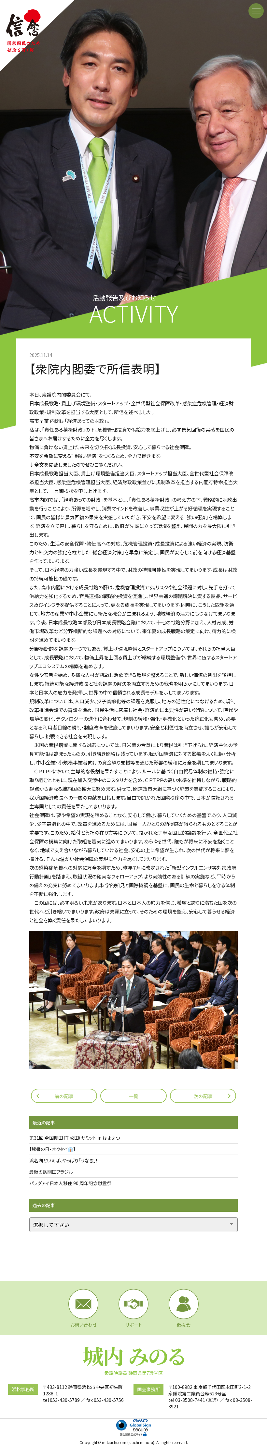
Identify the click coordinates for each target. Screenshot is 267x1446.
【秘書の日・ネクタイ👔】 (52, 1149)
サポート (133, 1324)
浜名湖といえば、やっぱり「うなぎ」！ (63, 1160)
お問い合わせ (83, 1324)
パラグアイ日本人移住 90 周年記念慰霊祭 (70, 1183)
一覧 (133, 1096)
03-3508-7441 (190, 1400)
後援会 (183, 1324)
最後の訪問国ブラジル (51, 1172)
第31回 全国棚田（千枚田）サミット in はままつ (74, 1137)
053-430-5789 (65, 1400)
